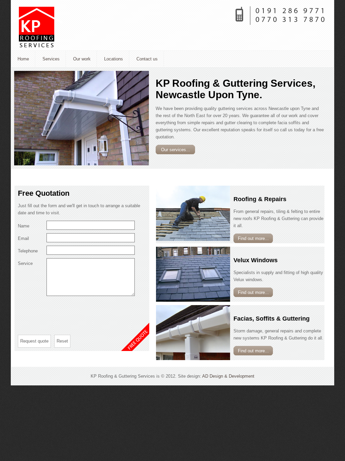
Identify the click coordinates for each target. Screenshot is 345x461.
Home (23, 58)
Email (23, 238)
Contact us (147, 58)
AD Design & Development (228, 376)
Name (23, 225)
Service (25, 263)
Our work (82, 58)
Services (51, 58)
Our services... (175, 149)
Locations (113, 58)
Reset (62, 341)
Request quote (34, 341)
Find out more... (253, 238)
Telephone (28, 250)
